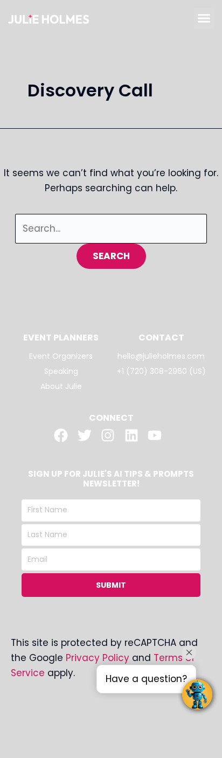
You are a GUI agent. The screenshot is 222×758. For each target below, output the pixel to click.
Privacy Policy (97, 657)
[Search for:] (111, 228)
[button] (204, 18)
